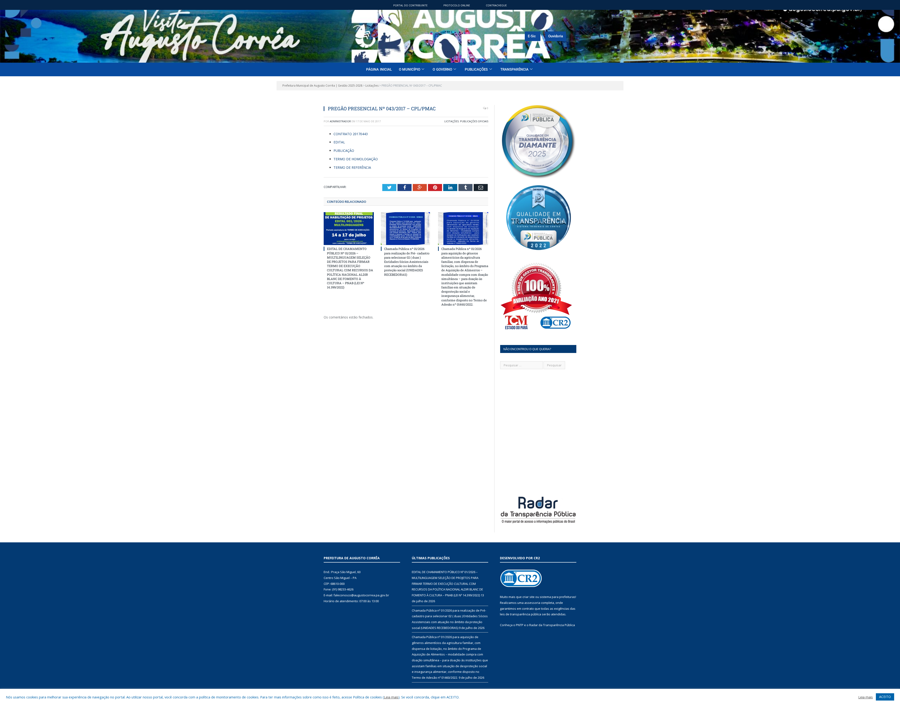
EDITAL (339, 142)
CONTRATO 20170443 (351, 134)
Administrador (340, 121)
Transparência (514, 69)
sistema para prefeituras (557, 597)
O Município (409, 69)
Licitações (451, 121)
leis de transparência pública (520, 614)
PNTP (519, 625)
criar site (528, 597)
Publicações (476, 69)
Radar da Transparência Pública (552, 625)
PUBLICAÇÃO (344, 150)
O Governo (442, 69)
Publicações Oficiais (474, 121)
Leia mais (391, 697)
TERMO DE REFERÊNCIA (352, 167)
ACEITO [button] (885, 696)
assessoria (532, 603)
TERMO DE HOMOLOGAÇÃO (356, 159)
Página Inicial (379, 69)
